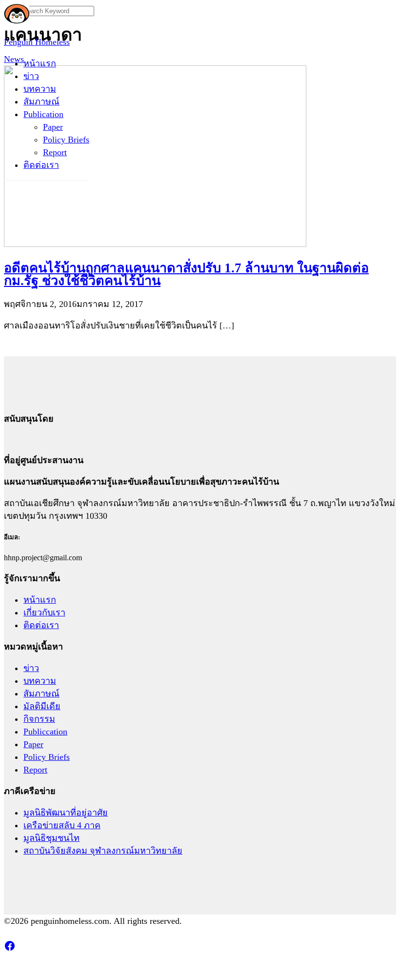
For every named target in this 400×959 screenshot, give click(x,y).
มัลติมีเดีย (41, 706)
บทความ (39, 89)
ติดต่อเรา (41, 165)
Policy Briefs (66, 139)
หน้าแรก (39, 63)
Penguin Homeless (37, 42)
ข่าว (31, 76)
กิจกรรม (39, 719)
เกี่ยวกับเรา (44, 612)
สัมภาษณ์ (41, 101)
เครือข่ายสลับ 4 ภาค (61, 825)
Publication (43, 114)
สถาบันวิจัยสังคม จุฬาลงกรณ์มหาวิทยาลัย (102, 851)
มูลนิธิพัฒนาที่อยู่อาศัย (65, 812)
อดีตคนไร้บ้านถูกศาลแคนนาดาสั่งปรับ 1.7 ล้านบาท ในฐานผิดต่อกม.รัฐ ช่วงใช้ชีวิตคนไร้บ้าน (186, 274)
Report (55, 152)
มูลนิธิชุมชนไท (51, 838)
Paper (53, 127)
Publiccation (45, 731)
